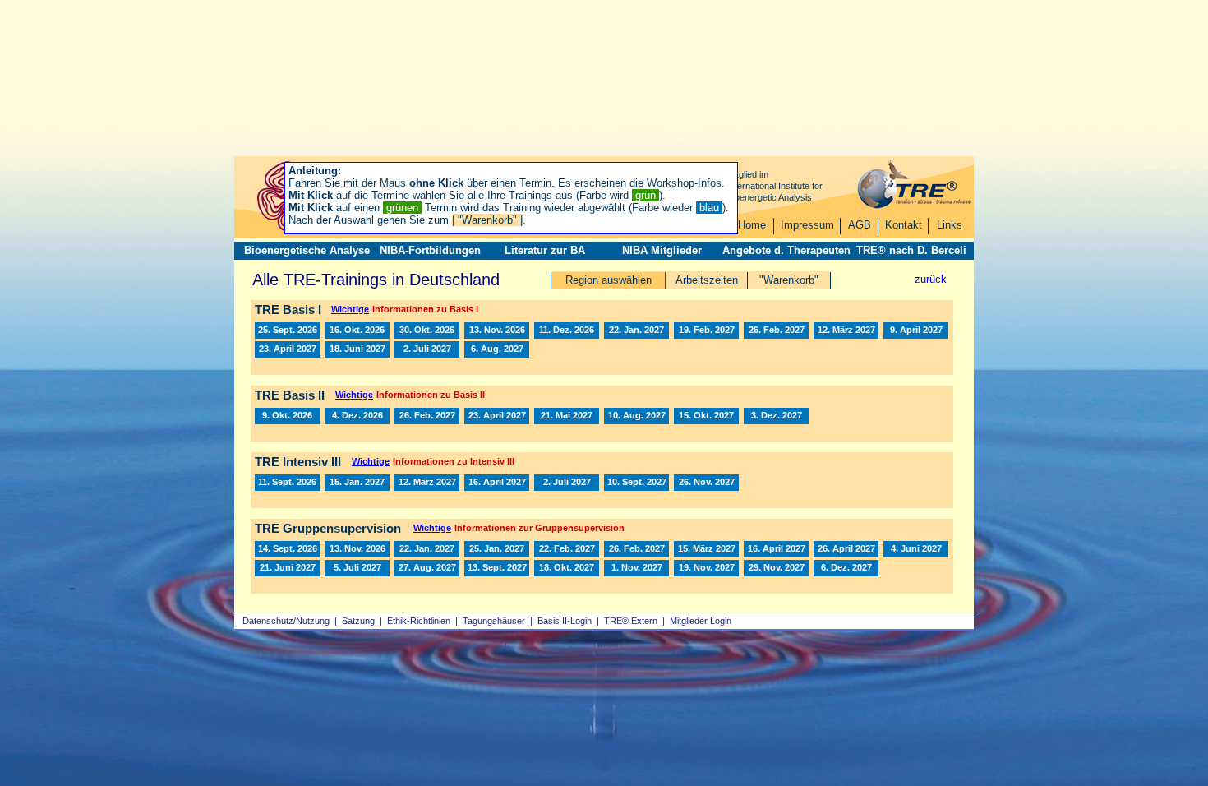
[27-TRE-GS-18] (636, 568)
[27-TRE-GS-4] (566, 549)
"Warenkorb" (788, 280)
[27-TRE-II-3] (496, 416)
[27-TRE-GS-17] (566, 568)
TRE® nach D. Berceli (911, 250)
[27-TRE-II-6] (706, 416)
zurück (931, 279)
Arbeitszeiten (706, 280)
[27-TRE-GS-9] (915, 549)
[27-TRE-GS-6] (706, 549)
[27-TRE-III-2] (426, 482)
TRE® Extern (630, 621)
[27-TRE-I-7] (915, 330)
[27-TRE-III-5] (636, 482)
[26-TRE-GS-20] (357, 549)
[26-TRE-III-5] (287, 482)
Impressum (807, 225)
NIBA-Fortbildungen (430, 250)
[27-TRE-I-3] (706, 330)
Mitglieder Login (700, 621)
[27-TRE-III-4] (566, 482)
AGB (859, 225)
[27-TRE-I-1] (636, 330)
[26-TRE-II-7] (357, 416)
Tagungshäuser (494, 621)
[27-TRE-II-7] (776, 416)
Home (752, 225)
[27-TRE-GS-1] (426, 549)
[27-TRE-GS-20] (776, 568)
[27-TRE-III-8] (706, 482)
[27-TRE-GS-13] (426, 568)
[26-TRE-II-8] (287, 416)
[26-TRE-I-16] (496, 330)
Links (949, 225)
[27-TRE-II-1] (426, 416)
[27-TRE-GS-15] (496, 568)
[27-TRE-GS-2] (496, 549)
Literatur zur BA (545, 250)
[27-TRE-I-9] (357, 349)
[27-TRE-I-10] (426, 349)
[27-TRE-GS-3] (636, 549)
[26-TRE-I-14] (357, 330)
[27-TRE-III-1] (357, 482)
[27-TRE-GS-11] (287, 568)
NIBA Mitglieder (662, 250)
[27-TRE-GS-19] (706, 568)
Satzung (358, 621)
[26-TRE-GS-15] (287, 549)
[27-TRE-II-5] (636, 416)
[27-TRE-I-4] (776, 330)
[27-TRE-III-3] (496, 482)
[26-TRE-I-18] (566, 330)
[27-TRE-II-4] (566, 416)
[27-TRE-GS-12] (357, 568)
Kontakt (903, 225)
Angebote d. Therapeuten (786, 250)
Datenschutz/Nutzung (286, 621)
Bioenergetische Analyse (307, 250)
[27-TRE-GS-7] (776, 549)
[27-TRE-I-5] (846, 330)
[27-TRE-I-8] (287, 349)
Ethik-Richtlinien (418, 621)
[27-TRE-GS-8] (846, 549)
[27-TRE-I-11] (496, 349)
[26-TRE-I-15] (426, 330)
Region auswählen (608, 280)
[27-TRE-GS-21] (846, 568)
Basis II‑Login (564, 621)
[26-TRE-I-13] (287, 330)
